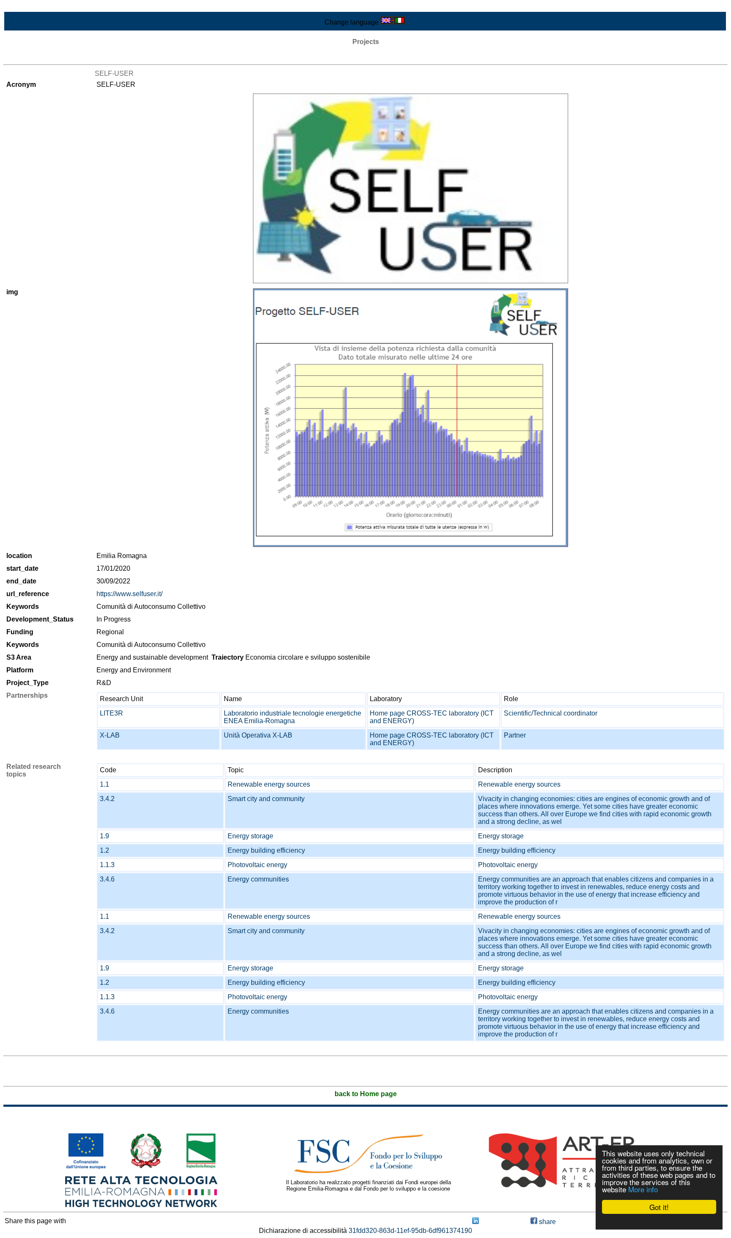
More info (643, 1189)
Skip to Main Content (34, 7)
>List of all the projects (36, 57)
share (546, 1221)
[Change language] (393, 22)
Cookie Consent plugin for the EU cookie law (659, 1221)
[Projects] (410, 188)
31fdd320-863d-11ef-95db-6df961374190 (410, 1230)
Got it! (659, 1207)
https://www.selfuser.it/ (129, 593)
